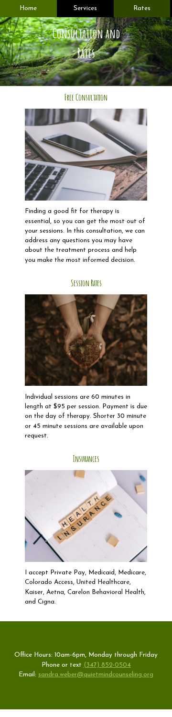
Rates (141, 8)
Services (85, 8)
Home (28, 8)
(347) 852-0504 (107, 665)
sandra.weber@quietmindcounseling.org (95, 675)
